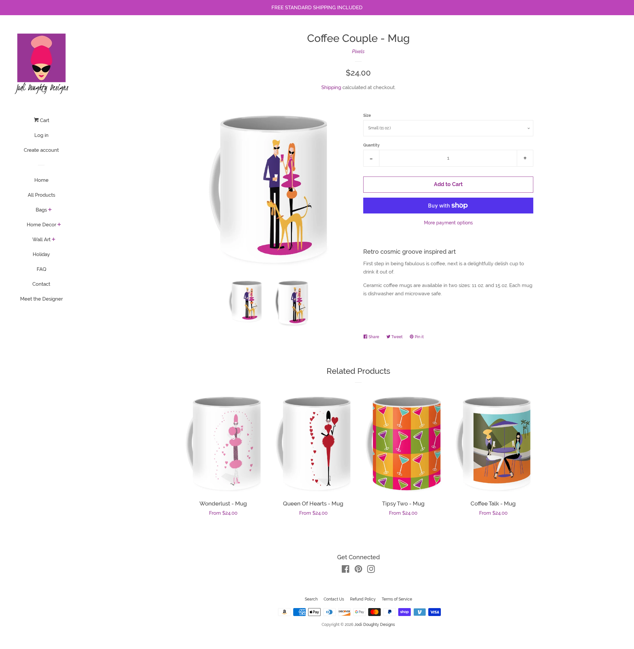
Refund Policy (363, 599)
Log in (41, 135)
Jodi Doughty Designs (374, 624)
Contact (41, 284)
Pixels (358, 51)
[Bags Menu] (50, 210)
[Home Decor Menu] (59, 225)
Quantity (371, 145)
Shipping (331, 87)
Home (41, 180)
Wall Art (41, 240)
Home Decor (41, 225)
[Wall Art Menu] (54, 240)
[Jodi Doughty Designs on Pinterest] (358, 570)
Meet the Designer (41, 299)
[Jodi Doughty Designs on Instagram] (371, 570)
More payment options (448, 222)
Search (311, 599)
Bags (41, 210)
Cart (44, 120)
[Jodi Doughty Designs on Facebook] (345, 570)
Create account (41, 150)
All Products (41, 195)
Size (367, 115)
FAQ (41, 269)
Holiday (41, 254)
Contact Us (334, 599)
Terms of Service (397, 599)
